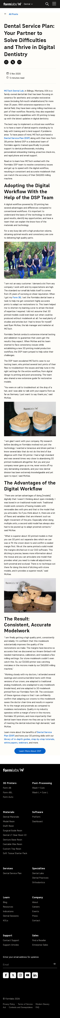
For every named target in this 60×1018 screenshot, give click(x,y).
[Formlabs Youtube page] (28, 975)
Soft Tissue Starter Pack (15, 853)
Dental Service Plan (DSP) (17, 138)
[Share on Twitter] (13, 62)
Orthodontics (38, 882)
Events (35, 911)
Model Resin (9, 821)
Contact (36, 920)
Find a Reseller (39, 940)
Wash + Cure (38, 787)
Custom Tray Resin (12, 848)
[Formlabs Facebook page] (6, 975)
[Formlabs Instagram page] (20, 975)
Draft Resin (8, 826)
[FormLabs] (12, 4)
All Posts (13, 14)
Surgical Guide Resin (12, 830)
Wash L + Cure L (40, 792)
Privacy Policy (9, 1004)
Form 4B (7, 787)
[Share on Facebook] (6, 62)
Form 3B (17, 297)
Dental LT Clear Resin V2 (15, 835)
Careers (36, 906)
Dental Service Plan (12, 873)
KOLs (5, 920)
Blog (5, 902)
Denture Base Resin (12, 839)
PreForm (36, 816)
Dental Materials (11, 816)
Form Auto (8, 797)
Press (35, 915)
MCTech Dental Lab (14, 90)
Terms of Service (25, 1004)
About (35, 902)
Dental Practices (40, 877)
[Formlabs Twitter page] (13, 975)
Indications (8, 911)
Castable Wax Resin (12, 844)
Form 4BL (7, 792)
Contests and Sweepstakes (21, 1007)
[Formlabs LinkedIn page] (35, 975)
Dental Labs (38, 873)
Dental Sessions (11, 915)
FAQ (37, 1007)
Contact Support (11, 940)
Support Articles (11, 944)
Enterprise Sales (40, 944)
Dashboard (37, 821)
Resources (8, 906)
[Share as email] (19, 62)
